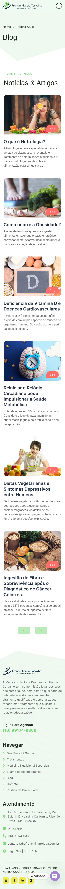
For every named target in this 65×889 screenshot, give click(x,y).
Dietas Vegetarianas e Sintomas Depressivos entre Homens (27, 489)
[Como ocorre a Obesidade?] (32, 198)
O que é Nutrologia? (24, 141)
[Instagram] (6, 880)
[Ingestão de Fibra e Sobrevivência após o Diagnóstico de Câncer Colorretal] (32, 551)
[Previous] (24, 630)
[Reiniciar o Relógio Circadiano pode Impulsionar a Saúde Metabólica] (32, 361)
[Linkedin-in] (22, 880)
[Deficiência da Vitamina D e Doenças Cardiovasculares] (32, 276)
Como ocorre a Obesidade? (32, 224)
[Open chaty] (55, 876)
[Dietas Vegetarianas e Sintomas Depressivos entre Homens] (32, 456)
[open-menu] (57, 6)
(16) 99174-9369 (19, 730)
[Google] (31, 880)
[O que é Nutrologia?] (32, 114)
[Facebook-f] (14, 880)
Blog (52, 128)
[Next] (41, 630)
